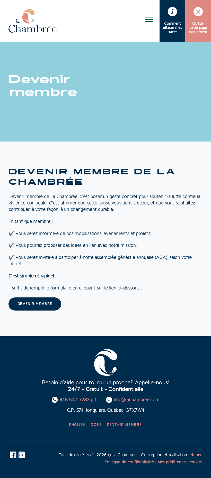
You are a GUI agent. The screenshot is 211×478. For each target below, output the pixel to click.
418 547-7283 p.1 (78, 400)
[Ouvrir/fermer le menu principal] (149, 19)
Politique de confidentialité (129, 462)
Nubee (196, 455)
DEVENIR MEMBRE (34, 304)
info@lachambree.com (137, 400)
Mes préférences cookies (180, 462)
